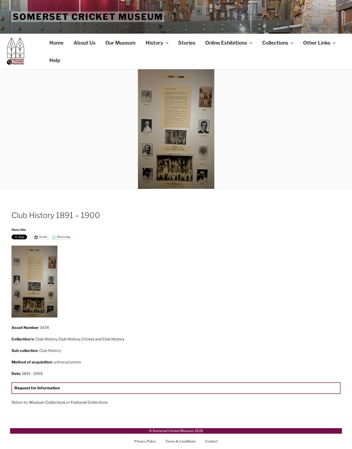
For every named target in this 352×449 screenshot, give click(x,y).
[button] (66, 282)
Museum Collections (47, 402)
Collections (275, 43)
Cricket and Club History (102, 339)
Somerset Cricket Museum (88, 17)
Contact (211, 441)
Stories (186, 43)
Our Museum (120, 43)
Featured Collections (89, 402)
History (154, 43)
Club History (46, 339)
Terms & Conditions (180, 441)
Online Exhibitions (226, 43)
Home (56, 43)
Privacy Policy (145, 441)
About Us (85, 43)
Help (54, 60)
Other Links (316, 43)
